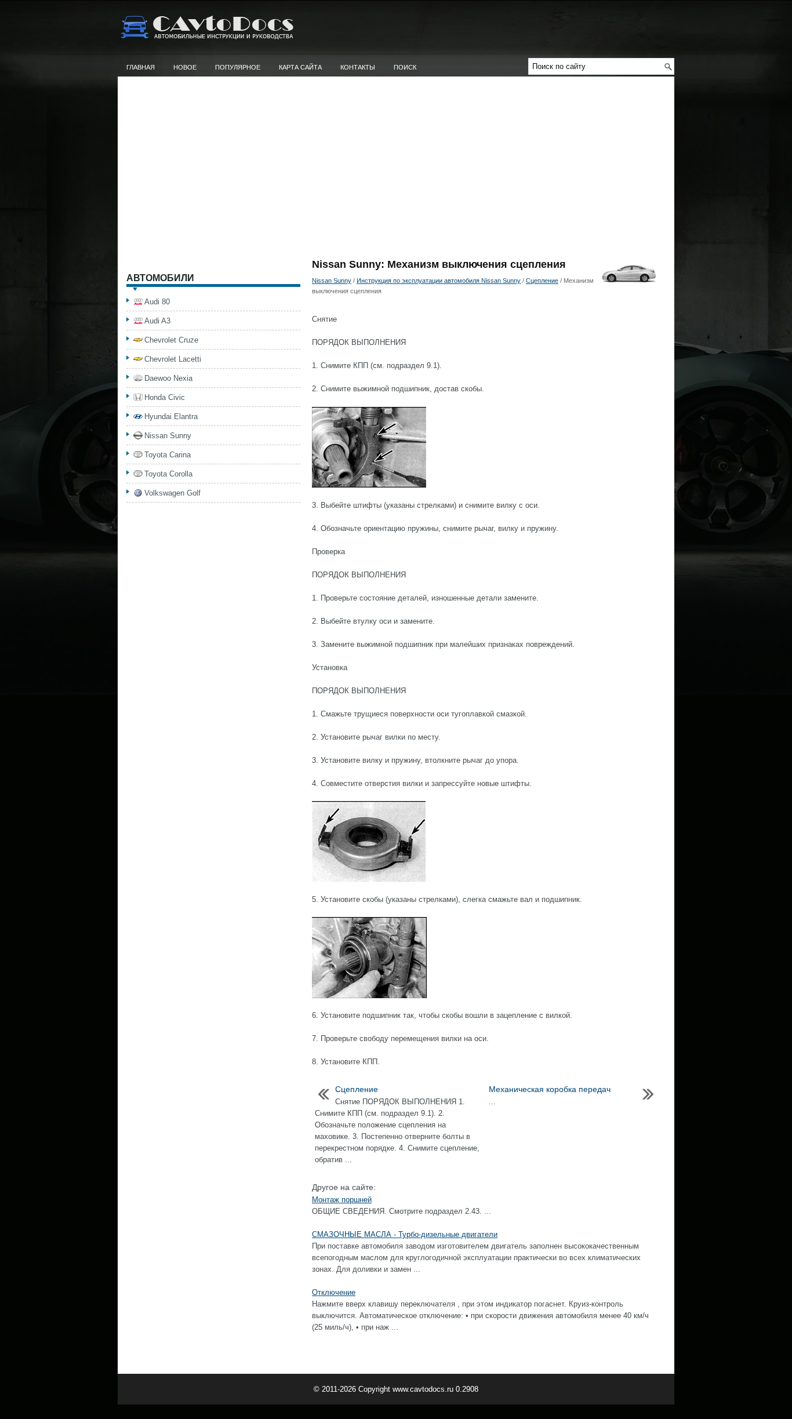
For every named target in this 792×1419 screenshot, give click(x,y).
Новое (185, 67)
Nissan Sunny (331, 280)
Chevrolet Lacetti (172, 359)
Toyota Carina (167, 454)
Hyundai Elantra (171, 416)
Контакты (357, 67)
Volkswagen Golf (172, 493)
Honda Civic (164, 397)
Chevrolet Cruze (171, 340)
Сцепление (542, 280)
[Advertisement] (396, 172)
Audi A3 (157, 320)
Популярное (237, 67)
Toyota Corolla (168, 474)
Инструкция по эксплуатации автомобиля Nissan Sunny (439, 280)
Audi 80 (157, 301)
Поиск (405, 67)
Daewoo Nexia (168, 378)
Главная (140, 67)
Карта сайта (300, 67)
